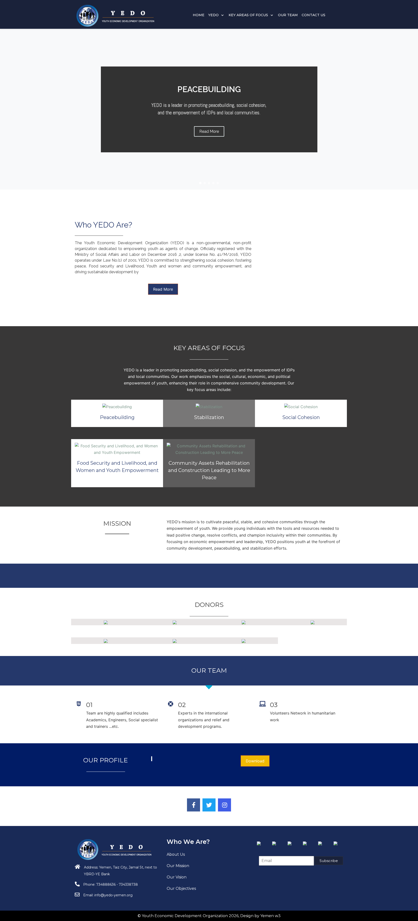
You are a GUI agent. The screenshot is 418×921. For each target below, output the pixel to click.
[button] (200, 183)
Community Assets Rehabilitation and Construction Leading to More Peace (209, 470)
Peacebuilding (117, 417)
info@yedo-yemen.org (113, 895)
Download (255, 761)
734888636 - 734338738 (117, 884)
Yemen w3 (270, 916)
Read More (163, 289)
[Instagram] (224, 804)
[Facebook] (193, 804)
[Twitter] (209, 804)
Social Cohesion (301, 417)
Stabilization (209, 417)
